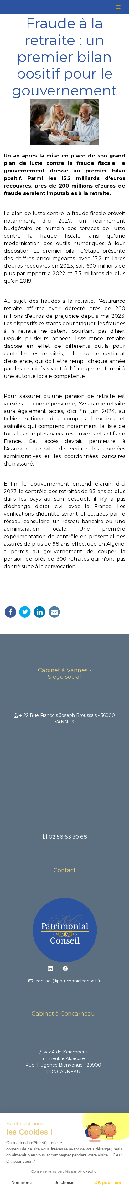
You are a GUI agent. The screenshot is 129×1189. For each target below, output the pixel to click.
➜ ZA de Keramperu (63, 1061)
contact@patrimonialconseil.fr (67, 981)
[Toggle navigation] (118, 7)
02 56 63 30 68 (67, 837)
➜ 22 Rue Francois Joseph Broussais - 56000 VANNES (66, 719)
